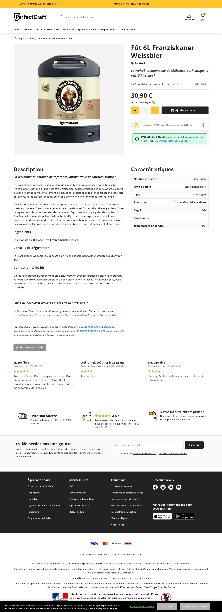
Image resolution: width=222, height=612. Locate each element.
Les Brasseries (127, 29)
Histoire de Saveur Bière (81, 499)
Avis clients (33, 492)
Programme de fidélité (39, 518)
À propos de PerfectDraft (41, 486)
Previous (15, 4)
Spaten (81, 315)
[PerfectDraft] (33, 17)
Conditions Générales (144, 453)
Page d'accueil (26, 38)
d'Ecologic (179, 568)
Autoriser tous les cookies (195, 606)
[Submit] (61, 17)
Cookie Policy (95, 608)
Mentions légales (120, 518)
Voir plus (200, 84)
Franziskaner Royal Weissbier (30, 315)
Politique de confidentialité (173, 453)
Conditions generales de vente (127, 492)
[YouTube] (178, 488)
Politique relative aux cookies (126, 505)
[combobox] (117, 17)
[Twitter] (170, 488)
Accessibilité (117, 524)
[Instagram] (163, 488)
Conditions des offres (122, 486)
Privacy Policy (110, 608)
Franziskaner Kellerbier (62, 315)
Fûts (17, 29)
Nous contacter (77, 492)
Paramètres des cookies (142, 606)
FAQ (71, 486)
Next (206, 4)
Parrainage (33, 511)
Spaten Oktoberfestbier (103, 315)
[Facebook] (155, 488)
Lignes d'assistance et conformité (45, 505)
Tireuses (28, 29)
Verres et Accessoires (47, 29)
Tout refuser (167, 606)
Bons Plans (69, 29)
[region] (111, 606)
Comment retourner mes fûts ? (173, 140)
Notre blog (33, 499)
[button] (189, 17)
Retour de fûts (76, 511)
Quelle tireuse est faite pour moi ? (97, 29)
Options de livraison (79, 505)
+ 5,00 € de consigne (141, 102)
